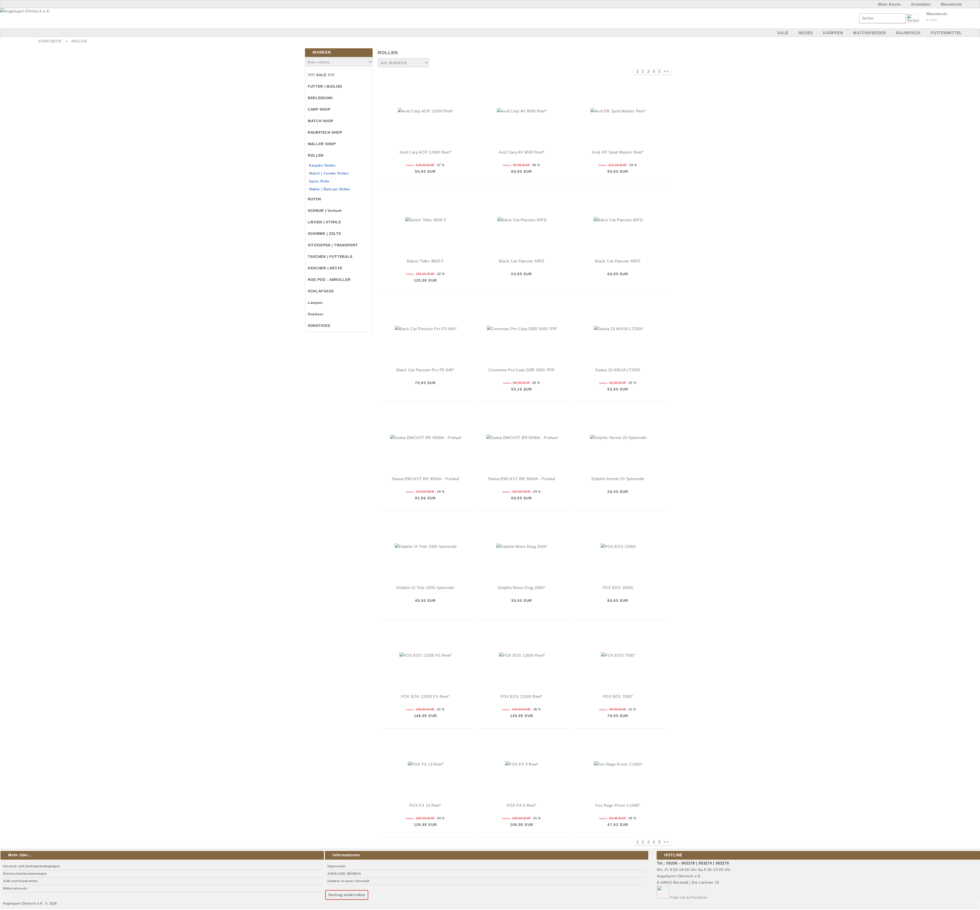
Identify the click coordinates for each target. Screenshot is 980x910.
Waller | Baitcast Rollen (329, 189)
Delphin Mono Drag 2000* (521, 587)
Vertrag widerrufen (346, 895)
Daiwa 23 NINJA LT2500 (617, 370)
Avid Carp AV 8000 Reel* (522, 152)
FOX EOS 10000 (618, 587)
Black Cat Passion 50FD (521, 261)
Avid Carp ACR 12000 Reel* (425, 152)
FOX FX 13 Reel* (425, 805)
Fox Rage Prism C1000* (617, 805)
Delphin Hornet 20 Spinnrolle (618, 479)
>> (666, 71)
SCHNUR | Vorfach (325, 211)
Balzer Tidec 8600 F (425, 261)
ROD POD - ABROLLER (329, 280)
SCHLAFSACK (321, 291)
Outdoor (316, 314)
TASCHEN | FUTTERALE (330, 257)
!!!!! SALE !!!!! (321, 75)
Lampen (315, 303)
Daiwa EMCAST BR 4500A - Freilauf (425, 479)
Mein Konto (889, 4)
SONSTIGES (319, 326)
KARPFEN (833, 33)
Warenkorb (951, 4)
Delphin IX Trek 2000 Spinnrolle (425, 587)
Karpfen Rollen (322, 165)
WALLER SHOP (322, 144)
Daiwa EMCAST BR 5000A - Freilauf (521, 479)
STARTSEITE (50, 41)
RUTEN (314, 199)
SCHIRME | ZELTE (324, 234)
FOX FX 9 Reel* (522, 805)
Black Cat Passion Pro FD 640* (425, 370)
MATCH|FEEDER (869, 33)
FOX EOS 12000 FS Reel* (425, 696)
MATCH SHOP (320, 121)
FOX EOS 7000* (618, 696)
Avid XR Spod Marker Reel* (618, 152)
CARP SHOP (319, 109)
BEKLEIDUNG (320, 98)
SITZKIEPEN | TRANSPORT (333, 245)
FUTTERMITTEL (946, 33)
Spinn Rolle (319, 181)
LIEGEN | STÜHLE (324, 222)
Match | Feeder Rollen (329, 173)
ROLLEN (79, 41)
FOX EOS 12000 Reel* (521, 696)
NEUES (806, 33)
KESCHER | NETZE (325, 268)
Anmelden (920, 4)
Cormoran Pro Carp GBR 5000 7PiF (521, 370)
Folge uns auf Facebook (688, 897)
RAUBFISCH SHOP (325, 132)
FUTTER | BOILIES (325, 86)
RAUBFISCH (908, 33)
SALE (782, 33)
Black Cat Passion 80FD (618, 261)
